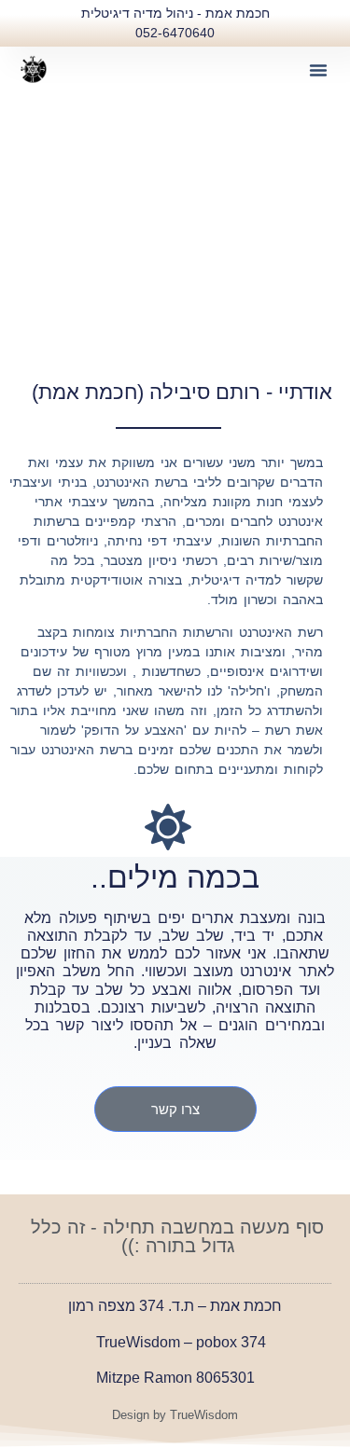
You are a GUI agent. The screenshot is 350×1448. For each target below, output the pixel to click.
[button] (318, 70)
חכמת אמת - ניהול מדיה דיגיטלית (175, 13)
